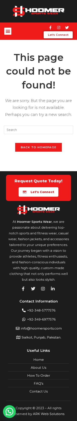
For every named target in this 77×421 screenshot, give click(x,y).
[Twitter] (67, 27)
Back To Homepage (38, 147)
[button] (7, 31)
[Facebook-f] (50, 27)
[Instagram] (58, 27)
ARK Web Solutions (48, 414)
